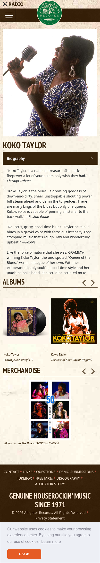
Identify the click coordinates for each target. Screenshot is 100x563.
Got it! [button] (24, 554)
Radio (16, 4)
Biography (16, 158)
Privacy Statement (50, 518)
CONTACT (11, 471)
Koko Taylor (11, 354)
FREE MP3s (44, 478)
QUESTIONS (46, 471)
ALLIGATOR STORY (50, 484)
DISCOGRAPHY (68, 478)
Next (92, 369)
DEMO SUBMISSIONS (76, 471)
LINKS (28, 471)
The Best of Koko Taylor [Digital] (71, 360)
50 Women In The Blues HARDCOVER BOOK (31, 443)
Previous (84, 369)
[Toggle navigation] (9, 15)
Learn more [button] (51, 541)
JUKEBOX (24, 478)
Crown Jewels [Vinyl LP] (18, 360)
